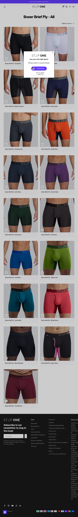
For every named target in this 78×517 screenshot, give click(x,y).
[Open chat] (5, 512)
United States (40, 68)
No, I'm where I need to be (40, 73)
